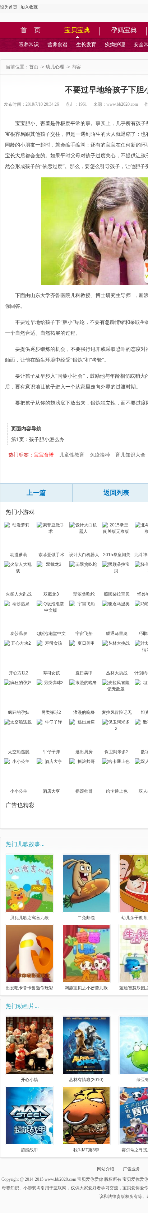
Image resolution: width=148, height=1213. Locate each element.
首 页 (30, 30)
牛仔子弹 (51, 751)
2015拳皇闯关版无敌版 (116, 555)
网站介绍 (105, 1168)
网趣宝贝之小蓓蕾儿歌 (86, 987)
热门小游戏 (20, 512)
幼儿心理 (55, 67)
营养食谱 (57, 44)
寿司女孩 (51, 672)
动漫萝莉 (18, 554)
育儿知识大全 (130, 455)
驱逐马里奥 (117, 633)
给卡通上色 (117, 791)
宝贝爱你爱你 (90, 1179)
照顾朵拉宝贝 (117, 594)
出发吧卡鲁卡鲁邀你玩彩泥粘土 (29, 987)
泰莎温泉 (18, 633)
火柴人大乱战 (19, 594)
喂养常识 (29, 44)
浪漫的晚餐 (84, 712)
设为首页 (8, 7)
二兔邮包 (86, 917)
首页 (33, 67)
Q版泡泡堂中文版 (51, 634)
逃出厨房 (84, 751)
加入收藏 (29, 7)
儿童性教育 (71, 455)
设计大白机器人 (84, 554)
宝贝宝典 (77, 30)
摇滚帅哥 (84, 791)
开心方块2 (18, 672)
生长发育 (86, 44)
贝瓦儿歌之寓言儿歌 (29, 917)
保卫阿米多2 (117, 751)
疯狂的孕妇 (18, 712)
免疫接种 (100, 455)
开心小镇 (29, 1079)
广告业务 (131, 1168)
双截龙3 (51, 594)
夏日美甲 (84, 672)
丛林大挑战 (117, 672)
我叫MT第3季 (86, 1149)
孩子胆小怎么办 (46, 439)
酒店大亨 (51, 791)
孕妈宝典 (124, 30)
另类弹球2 (51, 712)
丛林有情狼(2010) (86, 1079)
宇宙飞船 (84, 633)
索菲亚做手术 (51, 554)
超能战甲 (29, 1149)
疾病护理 (115, 44)
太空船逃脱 (18, 751)
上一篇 (36, 492)
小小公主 (18, 791)
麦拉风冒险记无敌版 (117, 713)
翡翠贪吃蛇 (84, 594)
